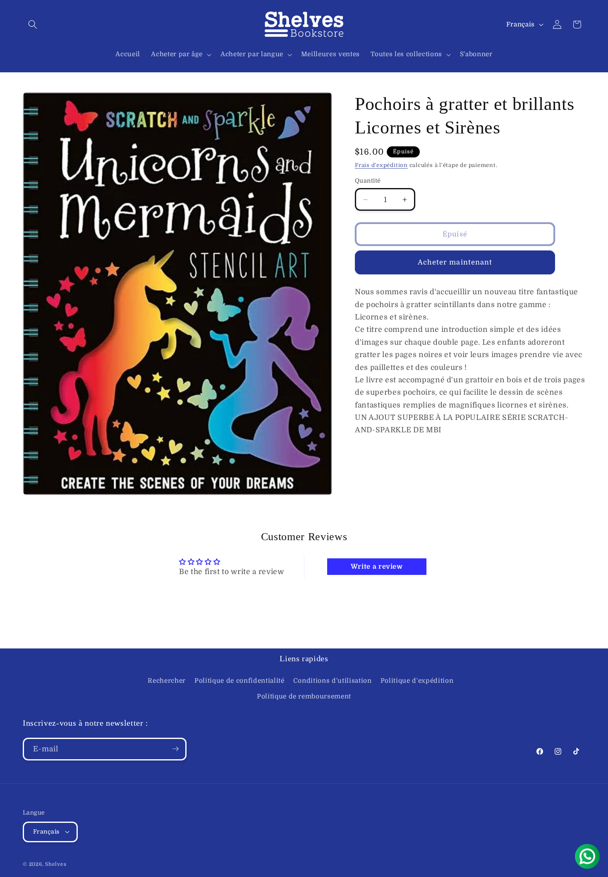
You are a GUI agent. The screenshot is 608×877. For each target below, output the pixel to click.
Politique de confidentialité (239, 680)
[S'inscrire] (175, 748)
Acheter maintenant (455, 262)
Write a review (377, 566)
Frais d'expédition (381, 165)
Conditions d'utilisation (332, 680)
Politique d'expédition (417, 680)
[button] (33, 24)
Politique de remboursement (304, 696)
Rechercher (167, 680)
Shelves (55, 864)
